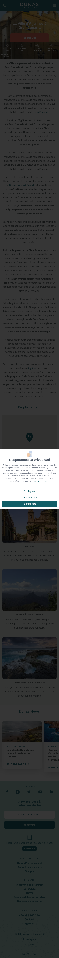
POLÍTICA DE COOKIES (41, 481)
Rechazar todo (29, 497)
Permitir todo (29, 504)
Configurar (29, 491)
